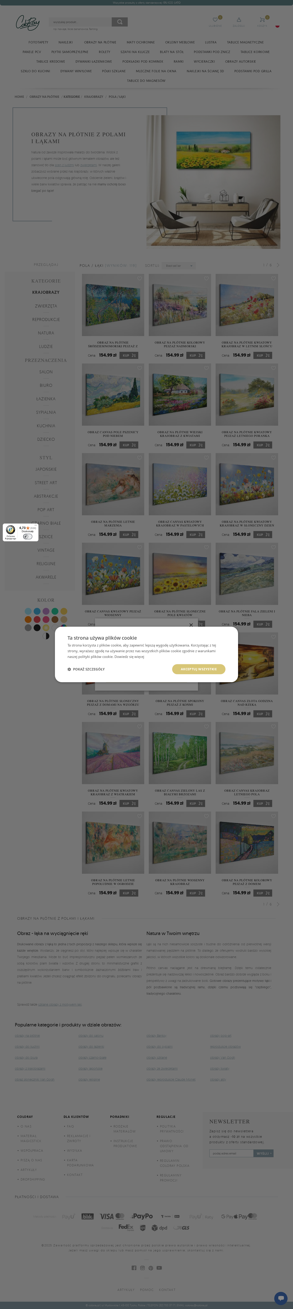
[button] (86, 669)
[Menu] (35, 526)
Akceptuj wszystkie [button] (199, 669)
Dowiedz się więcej (129, 656)
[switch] (27, 536)
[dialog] (146, 654)
